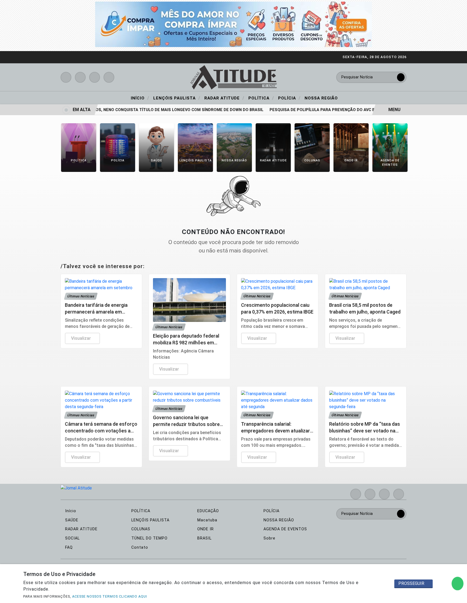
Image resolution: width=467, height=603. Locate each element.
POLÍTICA (140, 511)
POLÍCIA (270, 511)
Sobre (268, 538)
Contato (139, 547)
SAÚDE (71, 520)
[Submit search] (401, 77)
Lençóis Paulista (176, 98)
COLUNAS (140, 529)
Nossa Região (321, 98)
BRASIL (204, 538)
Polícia (289, 98)
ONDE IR (205, 529)
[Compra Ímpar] (233, 23)
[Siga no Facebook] (66, 77)
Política (261, 98)
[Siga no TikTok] (109, 77)
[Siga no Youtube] (94, 77)
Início (140, 98)
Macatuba (206, 520)
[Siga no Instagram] (80, 77)
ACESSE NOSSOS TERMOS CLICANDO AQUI (109, 596)
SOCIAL (72, 538)
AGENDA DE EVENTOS (284, 529)
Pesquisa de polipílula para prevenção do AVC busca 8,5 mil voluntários (342, 110)
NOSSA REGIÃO (278, 520)
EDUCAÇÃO (207, 511)
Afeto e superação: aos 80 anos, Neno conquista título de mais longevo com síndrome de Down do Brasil (141, 110)
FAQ (68, 547)
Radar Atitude (224, 98)
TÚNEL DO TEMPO (149, 538)
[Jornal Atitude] (233, 76)
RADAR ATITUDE (81, 529)
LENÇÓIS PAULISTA (149, 520)
